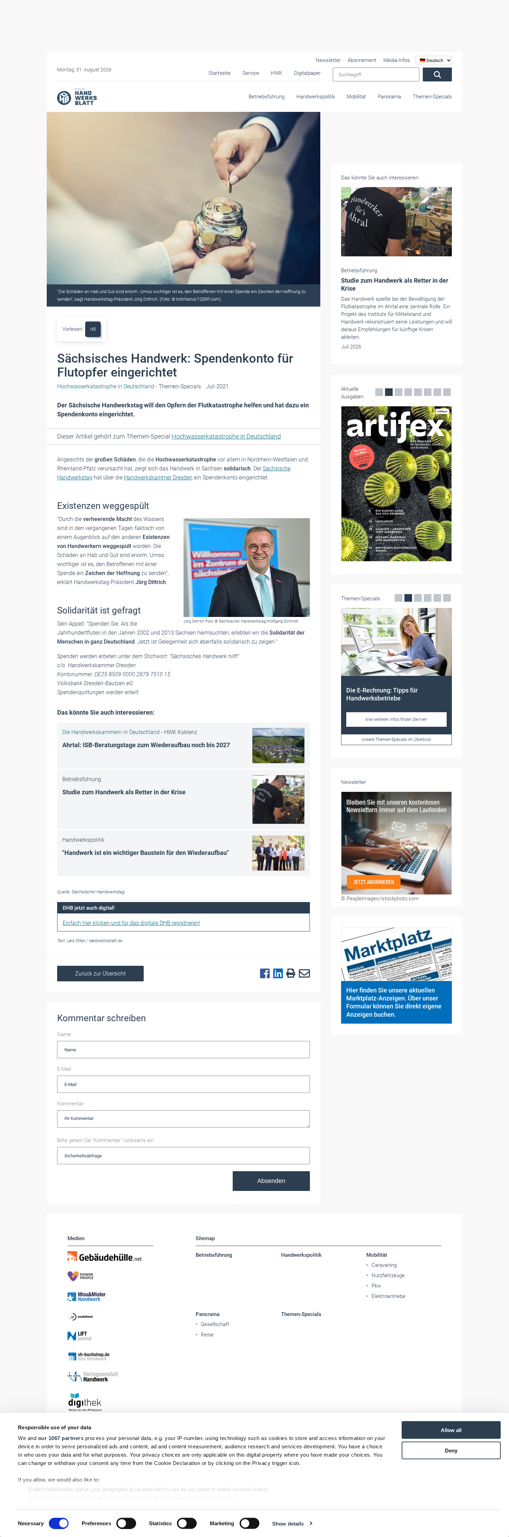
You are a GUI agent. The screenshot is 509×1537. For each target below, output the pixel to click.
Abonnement (362, 60)
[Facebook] (263, 974)
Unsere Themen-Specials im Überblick (396, 739)
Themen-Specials (432, 97)
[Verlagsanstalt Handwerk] (110, 1376)
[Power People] (110, 1276)
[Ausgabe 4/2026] (396, 484)
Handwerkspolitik (315, 97)
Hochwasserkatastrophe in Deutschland (226, 436)
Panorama (389, 97)
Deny (451, 1450)
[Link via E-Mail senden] (302, 974)
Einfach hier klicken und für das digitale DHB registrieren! (131, 923)
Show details (288, 1523)
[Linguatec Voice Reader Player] (93, 329)
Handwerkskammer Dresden (158, 477)
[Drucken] (289, 974)
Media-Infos (396, 60)
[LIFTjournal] (110, 1336)
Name (64, 1034)
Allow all (451, 1430)
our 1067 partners (61, 1438)
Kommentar (70, 1104)
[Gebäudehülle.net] (110, 1256)
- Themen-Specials (129, 386)
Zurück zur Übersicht (100, 973)
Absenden (271, 1180)
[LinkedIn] (276, 974)
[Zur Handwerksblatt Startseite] (77, 96)
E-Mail (64, 1069)
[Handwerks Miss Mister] (110, 1296)
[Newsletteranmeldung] (396, 843)
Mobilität (356, 97)
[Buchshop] (110, 1356)
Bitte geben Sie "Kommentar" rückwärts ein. (106, 1140)
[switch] (126, 1523)
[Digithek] (110, 1402)
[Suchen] (437, 74)
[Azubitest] (110, 1316)
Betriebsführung (267, 97)
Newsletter (328, 60)
